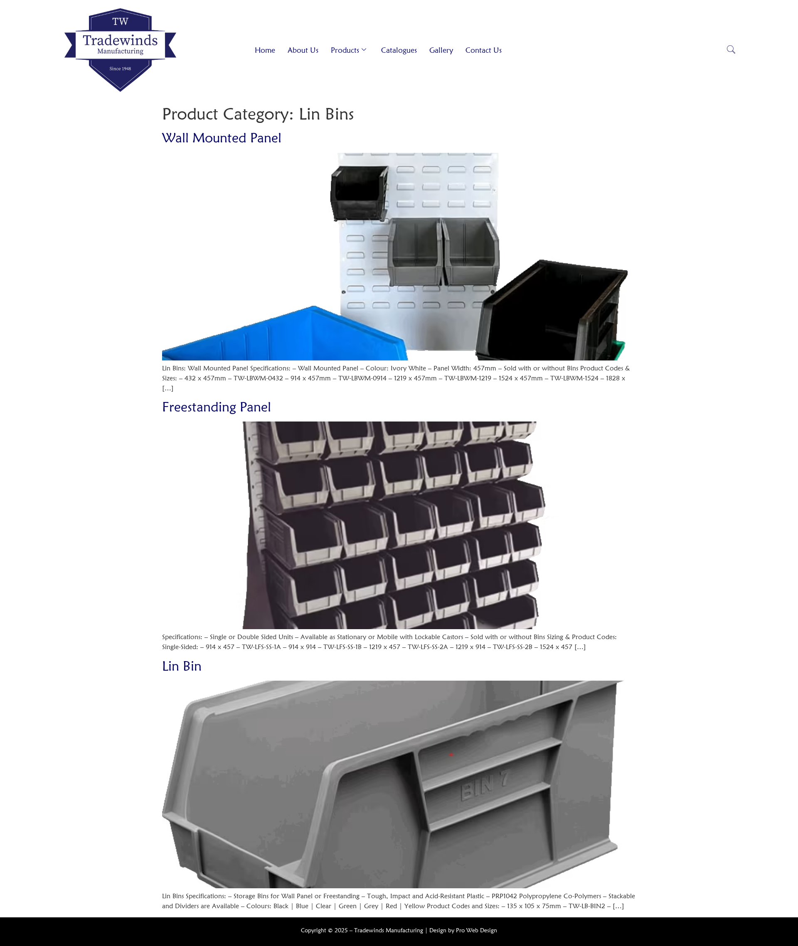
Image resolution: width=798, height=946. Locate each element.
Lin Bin (182, 666)
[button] (731, 50)
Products (345, 50)
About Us (303, 50)
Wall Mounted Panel (221, 138)
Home (265, 50)
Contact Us (484, 50)
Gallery (441, 50)
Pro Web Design (476, 930)
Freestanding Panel (216, 407)
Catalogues (399, 50)
